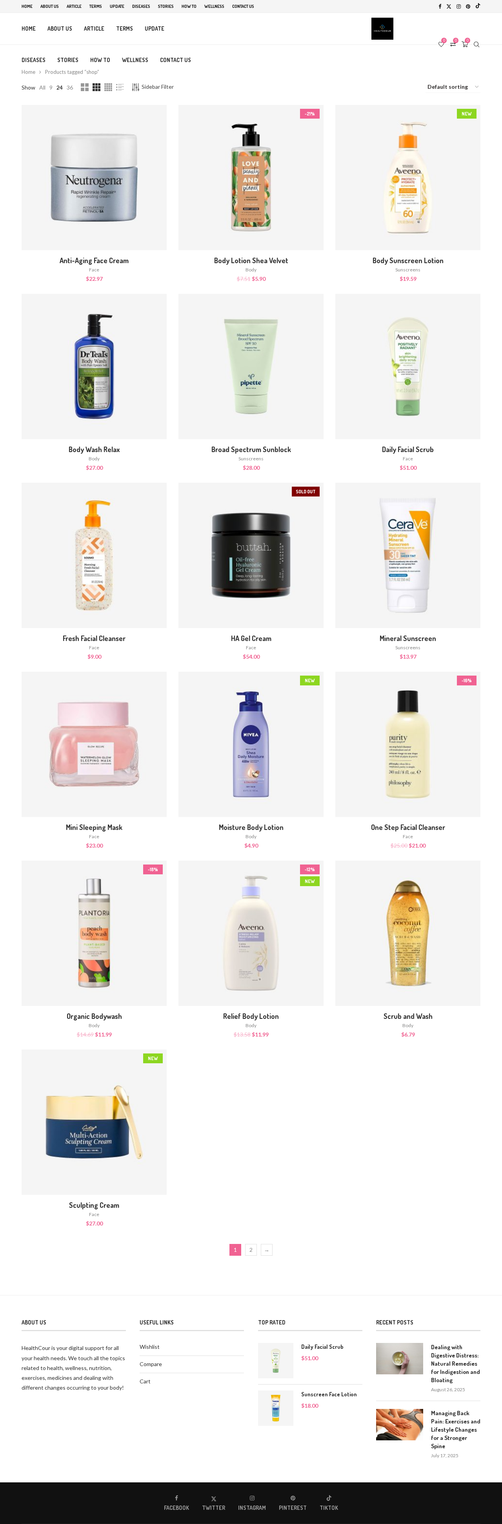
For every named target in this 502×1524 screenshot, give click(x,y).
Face (94, 270)
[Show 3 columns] (96, 87)
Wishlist (150, 1346)
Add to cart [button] (94, 186)
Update (117, 6)
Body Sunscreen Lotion (408, 260)
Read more (251, 563)
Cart (145, 1381)
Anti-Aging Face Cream (94, 260)
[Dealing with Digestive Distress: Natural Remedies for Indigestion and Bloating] (399, 1358)
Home (27, 6)
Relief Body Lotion (251, 1016)
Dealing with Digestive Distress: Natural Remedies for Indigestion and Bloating (455, 1363)
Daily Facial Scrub (408, 449)
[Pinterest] (468, 6)
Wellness (214, 6)
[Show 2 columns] (85, 87)
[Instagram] (459, 6)
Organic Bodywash (94, 1016)
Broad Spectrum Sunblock (251, 449)
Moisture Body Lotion (251, 827)
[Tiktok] (477, 6)
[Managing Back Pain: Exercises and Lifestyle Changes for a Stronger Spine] (399, 1424)
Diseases (141, 6)
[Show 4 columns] (108, 87)
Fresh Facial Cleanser (94, 638)
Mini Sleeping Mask (94, 827)
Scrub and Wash (408, 1016)
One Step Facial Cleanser (408, 827)
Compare (151, 1364)
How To (189, 6)
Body (251, 270)
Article (74, 6)
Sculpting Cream (94, 1205)
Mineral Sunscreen (408, 638)
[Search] (476, 44)
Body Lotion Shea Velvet (251, 260)
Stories (166, 6)
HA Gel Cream (251, 638)
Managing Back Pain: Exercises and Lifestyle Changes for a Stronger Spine (455, 1429)
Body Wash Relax (94, 449)
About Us (49, 6)
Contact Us (243, 6)
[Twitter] (448, 6)
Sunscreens (407, 270)
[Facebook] (439, 6)
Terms (95, 6)
